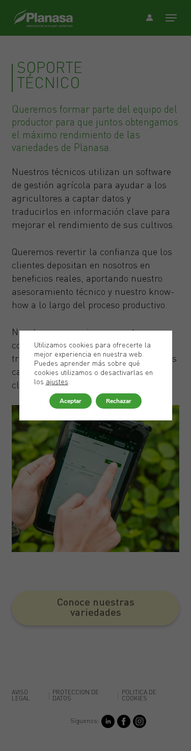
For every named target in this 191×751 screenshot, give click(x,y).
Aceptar (70, 401)
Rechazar (118, 401)
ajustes (57, 382)
